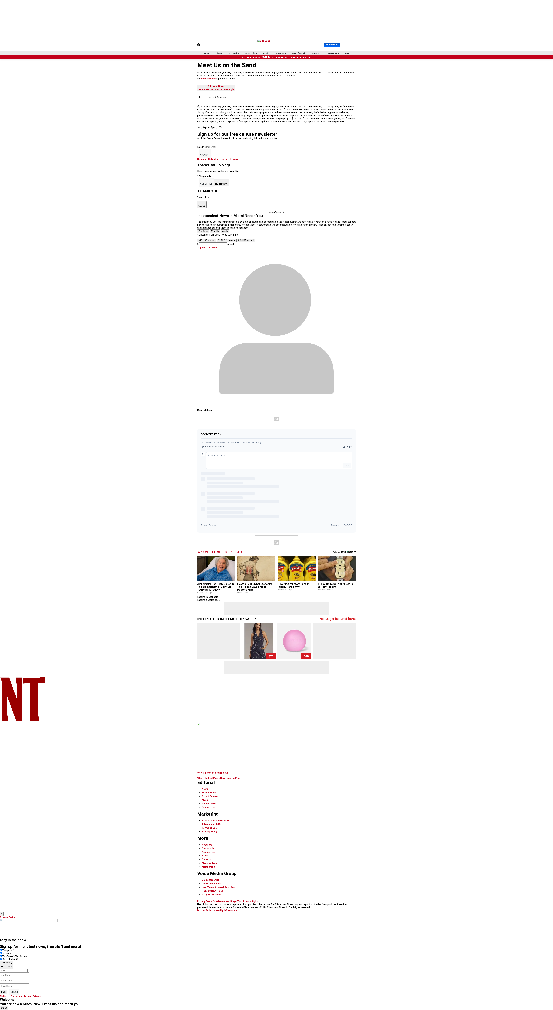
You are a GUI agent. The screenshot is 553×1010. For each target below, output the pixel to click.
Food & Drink (233, 53)
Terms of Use (209, 827)
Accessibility (228, 901)
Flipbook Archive (211, 863)
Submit (14, 992)
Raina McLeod (208, 78)
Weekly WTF (316, 53)
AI (236, 901)
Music (266, 53)
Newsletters (333, 53)
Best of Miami (298, 53)
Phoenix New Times (212, 891)
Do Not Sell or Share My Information (217, 910)
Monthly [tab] (215, 231)
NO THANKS (221, 183)
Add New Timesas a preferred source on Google (216, 88)
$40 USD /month (246, 240)
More (346, 53)
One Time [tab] (203, 231)
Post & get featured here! (337, 619)
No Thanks (6, 966)
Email (200, 147)
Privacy (234, 159)
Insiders (6, 953)
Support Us (332, 44)
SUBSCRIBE (206, 183)
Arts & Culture (251, 53)
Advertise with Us (211, 824)
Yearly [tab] (225, 231)
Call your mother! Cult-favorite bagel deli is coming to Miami (276, 57)
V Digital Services (211, 894)
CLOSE (201, 205)
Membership (208, 866)
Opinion (218, 53)
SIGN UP (204, 154)
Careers (206, 859)
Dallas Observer (210, 879)
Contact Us (208, 848)
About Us (207, 844)
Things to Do (8, 950)
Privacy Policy (209, 831)
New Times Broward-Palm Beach (219, 887)
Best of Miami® (10, 959)
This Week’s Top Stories (14, 956)
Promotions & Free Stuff (215, 820)
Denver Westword (211, 883)
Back (3, 992)
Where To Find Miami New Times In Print (219, 778)
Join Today (6, 962)
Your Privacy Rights (248, 901)
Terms (224, 159)
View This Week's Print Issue (212, 772)
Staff (205, 855)
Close (4, 1008)
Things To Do (280, 53)
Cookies (216, 901)
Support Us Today (207, 247)
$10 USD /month (206, 240)
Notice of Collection (208, 159)
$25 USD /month (226, 240)
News (206, 53)
